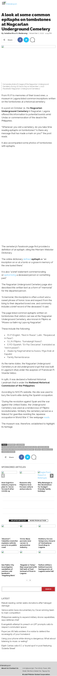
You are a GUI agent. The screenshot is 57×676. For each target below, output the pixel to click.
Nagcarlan (43, 447)
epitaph (12, 445)
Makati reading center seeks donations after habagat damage (26, 604)
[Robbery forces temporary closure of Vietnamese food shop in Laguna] (47, 531)
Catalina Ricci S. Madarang (15, 33)
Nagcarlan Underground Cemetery (17, 449)
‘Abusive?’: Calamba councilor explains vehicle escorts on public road (9, 543)
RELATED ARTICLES (18, 520)
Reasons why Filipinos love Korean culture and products (26, 486)
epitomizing (10, 275)
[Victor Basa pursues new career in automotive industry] (28, 531)
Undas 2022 (47, 449)
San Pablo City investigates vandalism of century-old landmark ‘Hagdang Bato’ (8, 570)
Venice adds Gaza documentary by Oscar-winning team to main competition (27, 611)
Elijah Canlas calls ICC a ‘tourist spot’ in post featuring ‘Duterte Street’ (26, 647)
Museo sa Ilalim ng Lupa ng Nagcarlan (19, 447)
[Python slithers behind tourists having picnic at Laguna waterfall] (47, 557)
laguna (20, 445)
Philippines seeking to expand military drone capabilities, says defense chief (28, 618)
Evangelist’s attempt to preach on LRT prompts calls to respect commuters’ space (27, 625)
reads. (46, 417)
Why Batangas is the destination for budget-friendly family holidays (45, 487)
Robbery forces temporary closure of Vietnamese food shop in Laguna (46, 543)
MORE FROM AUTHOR (38, 520)
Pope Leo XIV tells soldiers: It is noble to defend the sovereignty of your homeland (25, 632)
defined (27, 259)
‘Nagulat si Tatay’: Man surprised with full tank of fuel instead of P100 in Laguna (28, 569)
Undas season (8, 452)
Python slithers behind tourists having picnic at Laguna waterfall (46, 568)
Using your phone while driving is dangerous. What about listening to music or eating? (28, 640)
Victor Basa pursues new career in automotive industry (25, 543)
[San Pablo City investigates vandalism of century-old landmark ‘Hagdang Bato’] (10, 557)
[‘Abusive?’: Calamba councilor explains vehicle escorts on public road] (10, 531)
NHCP (38, 449)
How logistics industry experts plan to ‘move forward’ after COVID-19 (8, 487)
